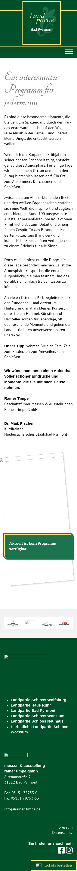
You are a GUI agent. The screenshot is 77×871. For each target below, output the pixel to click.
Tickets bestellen (57, 865)
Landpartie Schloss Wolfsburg (38, 700)
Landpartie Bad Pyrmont (33, 710)
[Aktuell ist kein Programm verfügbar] (38, 584)
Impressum (63, 827)
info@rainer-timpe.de (22, 809)
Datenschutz (62, 832)
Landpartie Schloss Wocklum (37, 716)
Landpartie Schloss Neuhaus (37, 721)
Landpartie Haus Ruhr (31, 705)
